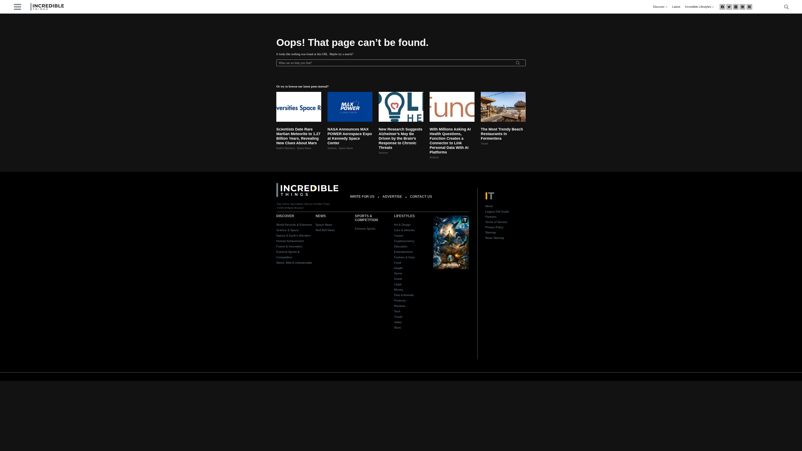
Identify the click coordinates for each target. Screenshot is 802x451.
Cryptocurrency (404, 241)
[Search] (518, 62)
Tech (397, 311)
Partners (490, 216)
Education (400, 246)
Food (397, 262)
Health (398, 268)
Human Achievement (290, 241)
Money (398, 289)
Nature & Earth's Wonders (293, 235)
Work (397, 327)
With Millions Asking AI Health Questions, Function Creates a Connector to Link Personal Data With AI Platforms (450, 140)
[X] (729, 7)
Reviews (399, 306)
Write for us (362, 196)
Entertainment (403, 251)
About (489, 206)
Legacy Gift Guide (497, 211)
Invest (398, 278)
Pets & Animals (404, 295)
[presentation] (298, 107)
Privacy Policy (494, 227)
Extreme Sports (365, 228)
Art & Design (402, 224)
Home (398, 273)
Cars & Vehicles (404, 230)
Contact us (421, 196)
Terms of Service (496, 222)
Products (400, 300)
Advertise (392, 196)
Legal (397, 284)
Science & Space (287, 230)
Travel (484, 143)
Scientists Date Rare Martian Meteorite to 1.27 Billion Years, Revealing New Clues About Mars (298, 136)
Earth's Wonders (285, 148)
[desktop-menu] (17, 6)
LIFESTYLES (404, 216)
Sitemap (490, 232)
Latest (676, 6)
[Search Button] (784, 7)
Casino (398, 235)
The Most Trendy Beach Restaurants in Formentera (502, 134)
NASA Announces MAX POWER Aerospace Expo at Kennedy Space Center (349, 136)
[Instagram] (736, 7)
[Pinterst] (749, 7)
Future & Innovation (289, 246)
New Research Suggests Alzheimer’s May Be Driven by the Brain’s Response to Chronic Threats (400, 138)
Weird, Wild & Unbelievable (294, 262)
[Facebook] (722, 7)
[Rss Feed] (742, 7)
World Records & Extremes (294, 224)
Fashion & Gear (404, 257)
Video (398, 322)
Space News (304, 148)
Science (332, 148)
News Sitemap (494, 237)
